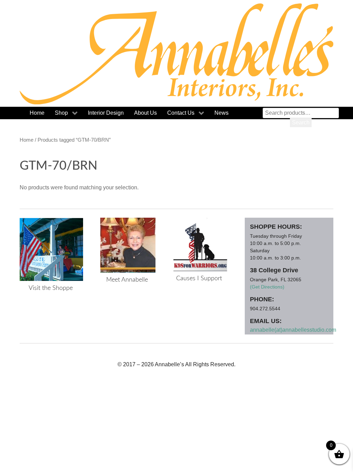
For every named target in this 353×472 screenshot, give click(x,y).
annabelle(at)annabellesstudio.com (293, 330)
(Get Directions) (267, 287)
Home (26, 140)
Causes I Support (199, 278)
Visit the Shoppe (51, 288)
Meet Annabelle (127, 280)
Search (301, 122)
